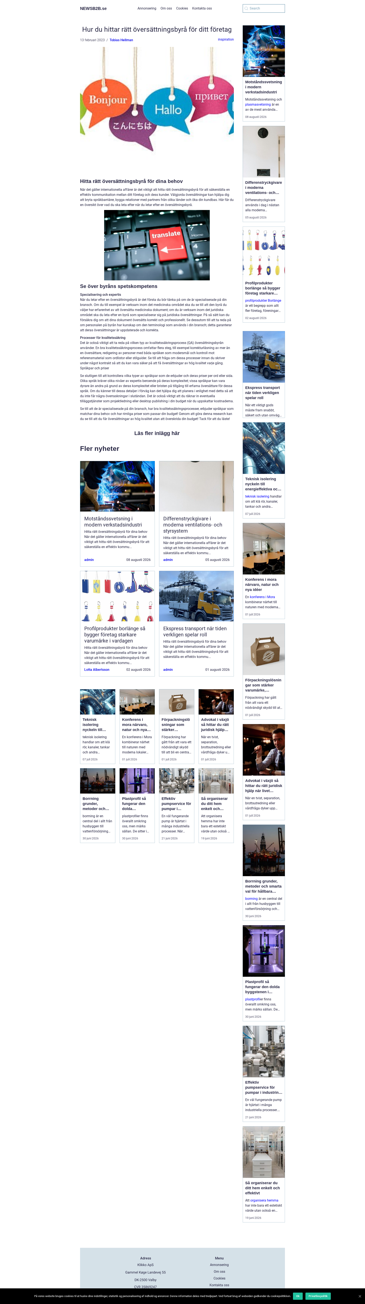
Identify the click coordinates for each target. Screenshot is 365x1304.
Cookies (182, 8)
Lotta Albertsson (96, 670)
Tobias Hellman (121, 40)
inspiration (226, 39)
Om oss (166, 8)
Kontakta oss (202, 8)
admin (89, 560)
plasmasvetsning (258, 104)
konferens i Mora (262, 597)
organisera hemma (264, 1200)
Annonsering (147, 8)
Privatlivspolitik (318, 1296)
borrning (251, 899)
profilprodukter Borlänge (263, 301)
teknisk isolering (257, 496)
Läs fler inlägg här (157, 433)
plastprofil (252, 999)
